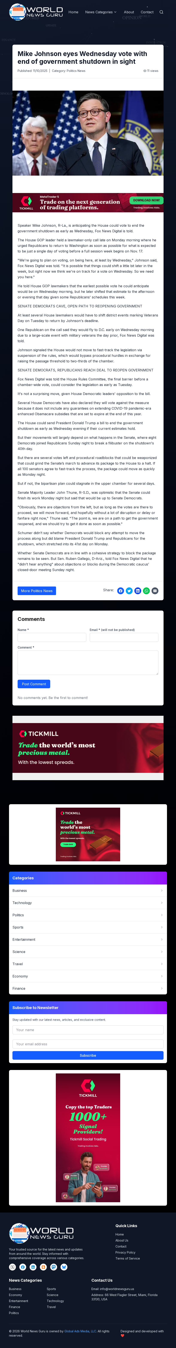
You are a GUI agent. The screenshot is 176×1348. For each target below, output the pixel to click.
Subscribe (88, 1055)
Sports (51, 1289)
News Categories (99, 12)
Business (15, 1289)
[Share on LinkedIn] (137, 590)
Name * (23, 630)
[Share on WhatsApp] (146, 590)
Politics (14, 1313)
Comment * (26, 647)
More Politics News (37, 591)
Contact (147, 12)
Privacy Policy (125, 1252)
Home (73, 12)
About (129, 12)
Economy (15, 1295)
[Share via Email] (155, 590)
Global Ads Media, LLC (80, 1331)
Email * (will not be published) (112, 630)
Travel (51, 1307)
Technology (55, 1301)
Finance (14, 1307)
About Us (121, 1240)
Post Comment (34, 684)
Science (52, 1295)
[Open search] (161, 12)
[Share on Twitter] (129, 590)
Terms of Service (127, 1258)
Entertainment (18, 1301)
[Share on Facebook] (120, 590)
